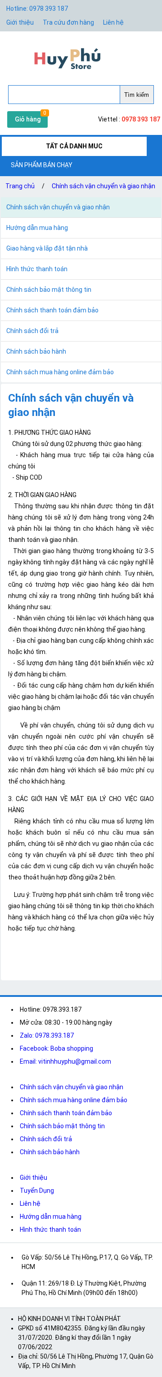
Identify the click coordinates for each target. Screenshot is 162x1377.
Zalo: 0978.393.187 (47, 1035)
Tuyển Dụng (37, 1190)
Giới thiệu (33, 1177)
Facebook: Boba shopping (56, 1048)
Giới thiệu (20, 22)
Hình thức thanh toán (50, 1229)
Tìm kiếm (136, 94)
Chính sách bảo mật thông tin (62, 1126)
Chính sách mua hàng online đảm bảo (73, 1100)
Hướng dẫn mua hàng (50, 1216)
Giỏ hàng (27, 119)
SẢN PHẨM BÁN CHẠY (41, 165)
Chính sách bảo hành (50, 1152)
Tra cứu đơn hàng (68, 22)
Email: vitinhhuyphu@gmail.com (65, 1061)
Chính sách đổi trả (46, 1139)
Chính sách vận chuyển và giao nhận (103, 186)
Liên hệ (113, 22)
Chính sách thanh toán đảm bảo (66, 1113)
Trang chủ (20, 186)
